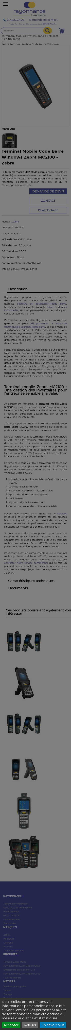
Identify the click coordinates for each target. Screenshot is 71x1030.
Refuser (30, 1025)
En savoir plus (53, 1025)
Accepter (11, 1025)
